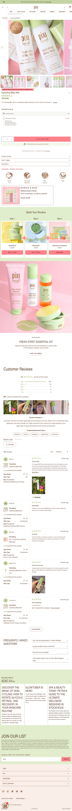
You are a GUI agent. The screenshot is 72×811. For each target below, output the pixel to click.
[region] (36, 407)
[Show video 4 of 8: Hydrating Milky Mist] (46, 82)
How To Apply (5, 160)
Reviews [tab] (8, 439)
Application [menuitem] (44, 434)
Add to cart (42, 139)
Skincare (43, 11)
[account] (64, 7)
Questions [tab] (18, 439)
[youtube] (21, 791)
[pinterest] (17, 791)
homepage (5, 18)
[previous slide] (2, 47)
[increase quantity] (12, 139)
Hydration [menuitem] (17, 434)
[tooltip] (42, 417)
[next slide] (70, 47)
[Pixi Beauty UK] (36, 7)
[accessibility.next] (70, 2)
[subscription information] (12, 109)
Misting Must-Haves (29, 191)
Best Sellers (21, 11)
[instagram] (3, 791)
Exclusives (32, 11)
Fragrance (62, 11)
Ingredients (5, 164)
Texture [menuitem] (25, 434)
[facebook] (12, 791)
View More (59, 252)
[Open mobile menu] (2, 7)
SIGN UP (66, 759)
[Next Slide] (67, 407)
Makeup (52, 11)
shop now (25, 198)
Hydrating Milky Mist (15, 18)
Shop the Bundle (36, 353)
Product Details (6, 156)
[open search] (7, 7)
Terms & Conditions (66, 808)
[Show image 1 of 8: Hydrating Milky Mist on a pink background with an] (7, 82)
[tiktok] (7, 791)
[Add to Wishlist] (69, 93)
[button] (36, 381)
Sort (51, 452)
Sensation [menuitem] (55, 434)
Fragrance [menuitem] (35, 434)
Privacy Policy (34, 808)
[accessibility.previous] (2, 2)
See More (55, 102)
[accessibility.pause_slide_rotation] (4, 2)
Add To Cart (12, 252)
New (11, 11)
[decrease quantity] (3, 139)
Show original (55, 608)
